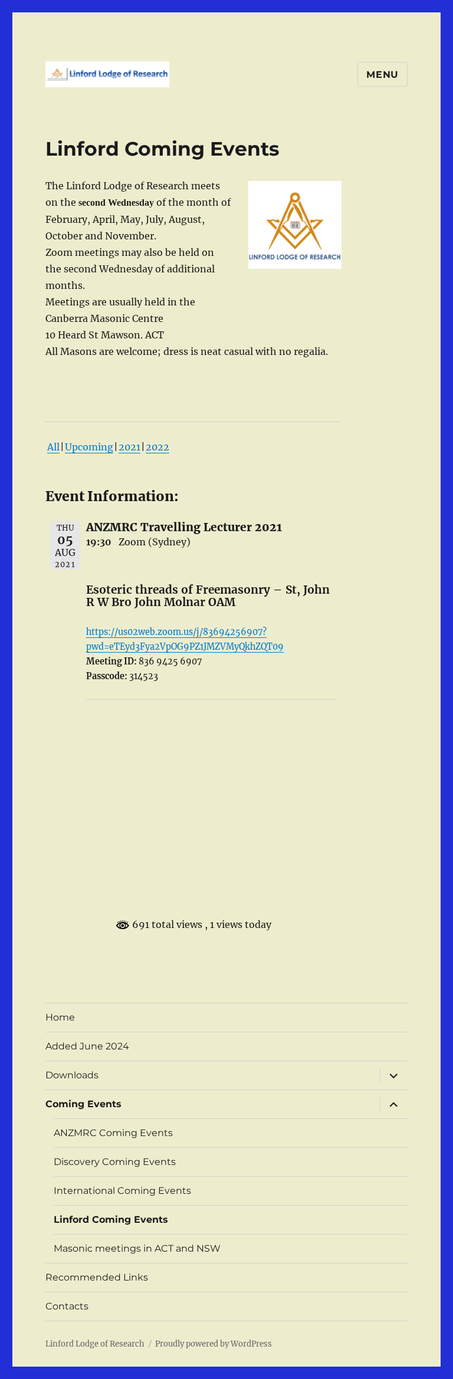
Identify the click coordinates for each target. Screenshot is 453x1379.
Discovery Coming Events (115, 1161)
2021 (129, 447)
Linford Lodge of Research (95, 1344)
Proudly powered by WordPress (213, 1344)
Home (60, 1017)
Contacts (66, 1306)
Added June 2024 (87, 1046)
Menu (382, 74)
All (53, 447)
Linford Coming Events (111, 1219)
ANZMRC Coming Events (113, 1132)
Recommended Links (96, 1277)
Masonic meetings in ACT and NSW (137, 1248)
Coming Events (83, 1104)
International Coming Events (122, 1190)
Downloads (72, 1075)
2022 (157, 447)
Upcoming (89, 447)
